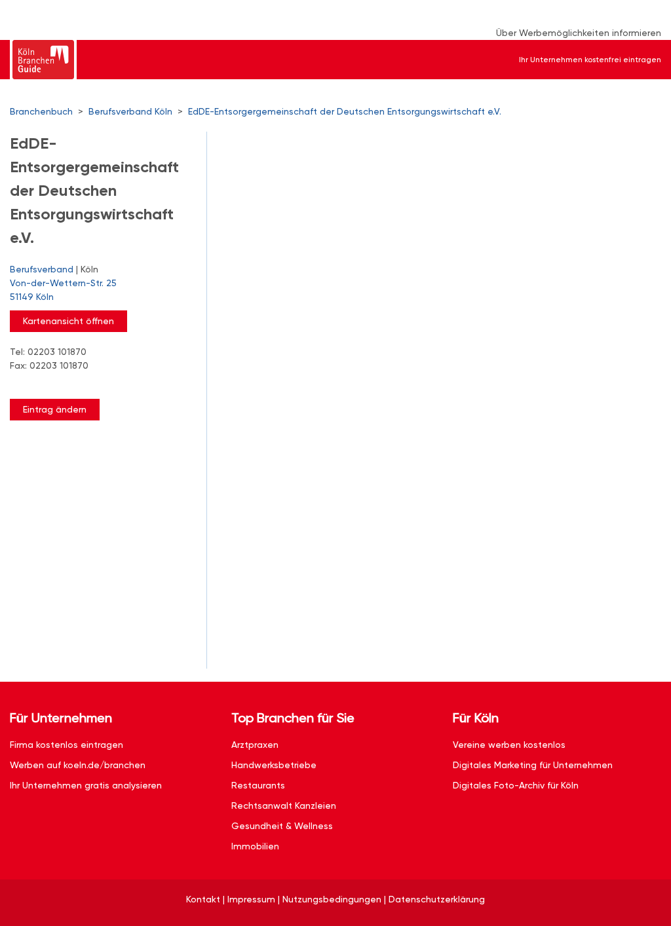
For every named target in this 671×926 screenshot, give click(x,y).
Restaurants (258, 785)
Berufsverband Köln (130, 111)
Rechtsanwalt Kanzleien (283, 805)
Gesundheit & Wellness (282, 826)
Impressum (251, 899)
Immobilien (255, 846)
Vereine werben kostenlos (509, 744)
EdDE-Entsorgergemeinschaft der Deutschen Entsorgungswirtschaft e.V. (344, 111)
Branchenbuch (41, 111)
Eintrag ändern (54, 409)
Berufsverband (41, 269)
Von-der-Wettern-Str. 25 (63, 290)
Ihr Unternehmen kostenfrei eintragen (590, 59)
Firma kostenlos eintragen (66, 744)
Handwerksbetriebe (273, 765)
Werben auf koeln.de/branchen (77, 765)
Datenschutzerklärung (437, 899)
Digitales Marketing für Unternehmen (533, 765)
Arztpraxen (254, 744)
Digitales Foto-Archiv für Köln (516, 785)
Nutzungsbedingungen (331, 899)
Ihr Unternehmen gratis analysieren (86, 785)
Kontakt (203, 899)
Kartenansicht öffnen (68, 321)
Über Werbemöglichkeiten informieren (578, 33)
